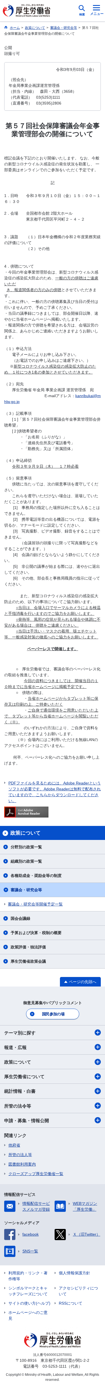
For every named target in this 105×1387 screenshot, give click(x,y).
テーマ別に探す (20, 1033)
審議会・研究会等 (26, 890)
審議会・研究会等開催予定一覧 (35, 904)
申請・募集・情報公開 (26, 1120)
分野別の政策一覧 (26, 847)
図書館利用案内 (22, 1164)
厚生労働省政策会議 (28, 961)
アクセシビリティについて (78, 1291)
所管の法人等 (20, 1154)
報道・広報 (15, 1047)
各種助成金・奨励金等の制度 (36, 875)
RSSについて (70, 1303)
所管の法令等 (17, 1106)
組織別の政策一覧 (26, 861)
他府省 (14, 1145)
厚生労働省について (24, 1076)
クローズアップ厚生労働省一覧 (35, 1173)
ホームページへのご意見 (28, 1315)
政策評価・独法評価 (28, 947)
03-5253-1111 (55, 1366)
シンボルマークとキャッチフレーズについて (28, 1291)
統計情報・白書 (20, 1091)
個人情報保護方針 (74, 1273)
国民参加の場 (53, 1014)
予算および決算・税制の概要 (36, 932)
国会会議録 (20, 918)
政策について (17, 1062)
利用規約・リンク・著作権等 (28, 1276)
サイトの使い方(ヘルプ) (29, 1303)
